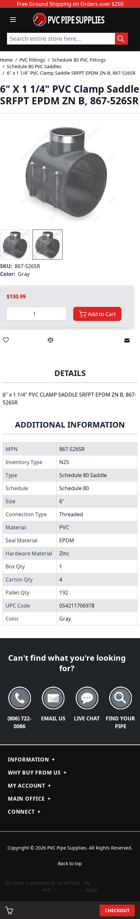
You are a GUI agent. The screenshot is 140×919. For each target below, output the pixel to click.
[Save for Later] (6, 340)
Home (6, 60)
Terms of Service (67, 889)
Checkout (117, 910)
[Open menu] (13, 19)
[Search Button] (121, 39)
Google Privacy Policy (113, 883)
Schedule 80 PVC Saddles (34, 66)
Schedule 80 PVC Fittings (79, 60)
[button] (67, 171)
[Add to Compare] (50, 340)
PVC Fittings (32, 60)
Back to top (70, 863)
